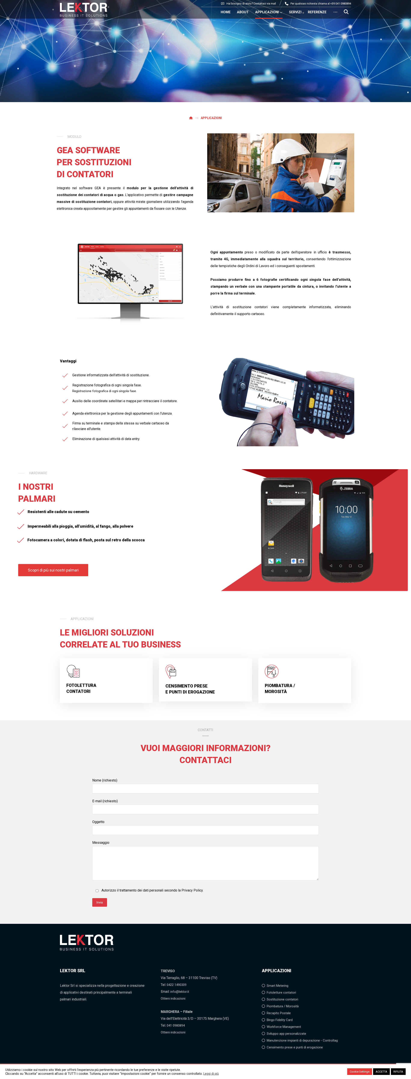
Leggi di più (211, 1074)
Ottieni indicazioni (173, 998)
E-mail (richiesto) (105, 801)
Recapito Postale (279, 1013)
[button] (346, 12)
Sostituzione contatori (282, 999)
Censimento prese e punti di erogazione (295, 1047)
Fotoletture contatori (281, 992)
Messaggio (100, 843)
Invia (100, 902)
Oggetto (98, 822)
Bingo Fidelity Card (280, 1020)
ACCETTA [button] (381, 1071)
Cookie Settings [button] (359, 1071)
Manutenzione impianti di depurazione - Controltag (302, 1040)
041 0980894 (176, 1025)
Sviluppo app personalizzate (286, 1034)
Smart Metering (277, 986)
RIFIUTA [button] (398, 1071)
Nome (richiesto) (104, 780)
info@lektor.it (179, 992)
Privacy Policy (192, 890)
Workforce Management (284, 1027)
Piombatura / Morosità (283, 1006)
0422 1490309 (176, 985)
